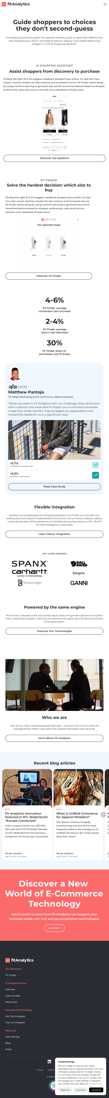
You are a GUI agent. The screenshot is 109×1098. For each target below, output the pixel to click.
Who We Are (12, 1036)
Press (8, 1049)
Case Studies (12, 995)
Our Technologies (15, 1016)
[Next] (103, 815)
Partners (10, 989)
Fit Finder (10, 975)
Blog (8, 1043)
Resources (11, 1002)
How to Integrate (15, 1022)
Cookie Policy (95, 1084)
